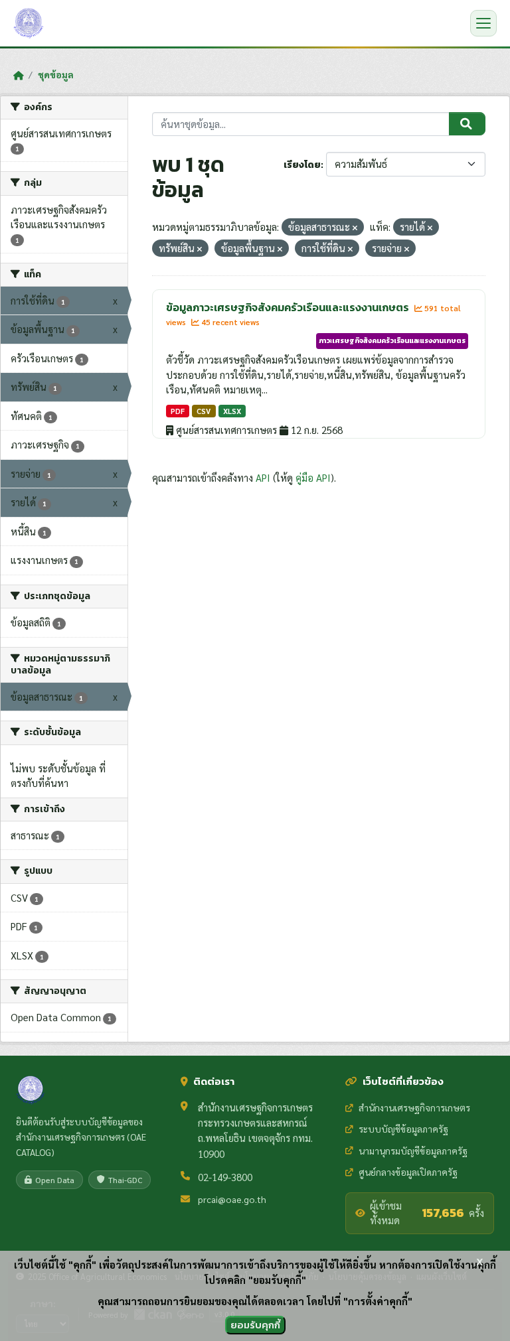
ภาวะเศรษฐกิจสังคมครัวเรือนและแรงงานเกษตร (392, 340)
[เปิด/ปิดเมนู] (483, 23)
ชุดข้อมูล (56, 74)
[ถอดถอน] (355, 228)
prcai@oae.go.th (232, 1199)
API (263, 477)
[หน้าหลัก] (18, 75)
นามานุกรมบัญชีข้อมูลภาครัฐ (413, 1151)
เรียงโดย (302, 165)
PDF (178, 411)
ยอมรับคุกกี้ (255, 1324)
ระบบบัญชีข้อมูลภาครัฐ (403, 1129)
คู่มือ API (313, 477)
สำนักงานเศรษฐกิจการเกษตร (414, 1107)
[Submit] (467, 124)
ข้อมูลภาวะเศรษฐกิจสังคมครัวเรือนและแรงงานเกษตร (288, 307)
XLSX (232, 411)
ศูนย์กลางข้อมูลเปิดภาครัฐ (408, 1172)
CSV (204, 411)
